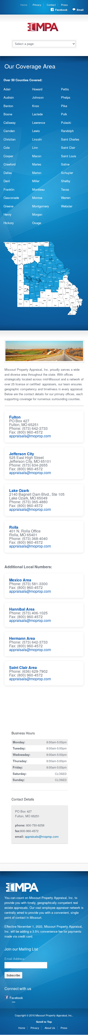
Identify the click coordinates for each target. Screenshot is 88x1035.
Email (80, 10)
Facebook (61, 10)
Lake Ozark (19, 490)
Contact (51, 5)
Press (64, 5)
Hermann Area (22, 638)
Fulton (15, 417)
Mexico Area (20, 580)
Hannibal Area (21, 609)
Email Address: (14, 958)
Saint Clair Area (23, 667)
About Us (50, 1028)
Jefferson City (21, 453)
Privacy (37, 5)
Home (23, 5)
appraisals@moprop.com (30, 436)
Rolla (13, 527)
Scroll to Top (44, 1021)
